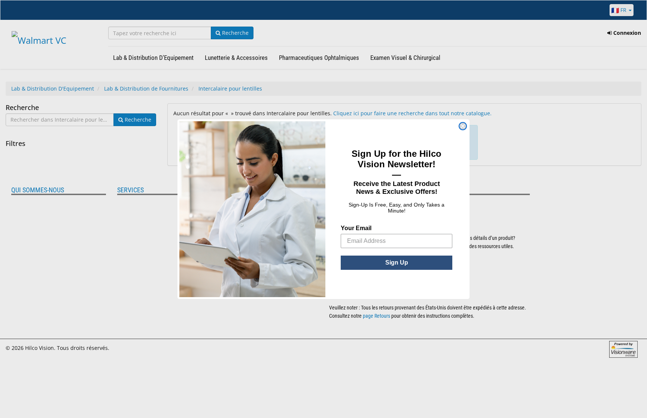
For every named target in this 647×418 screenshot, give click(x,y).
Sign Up (396, 262)
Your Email (356, 228)
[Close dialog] (463, 126)
